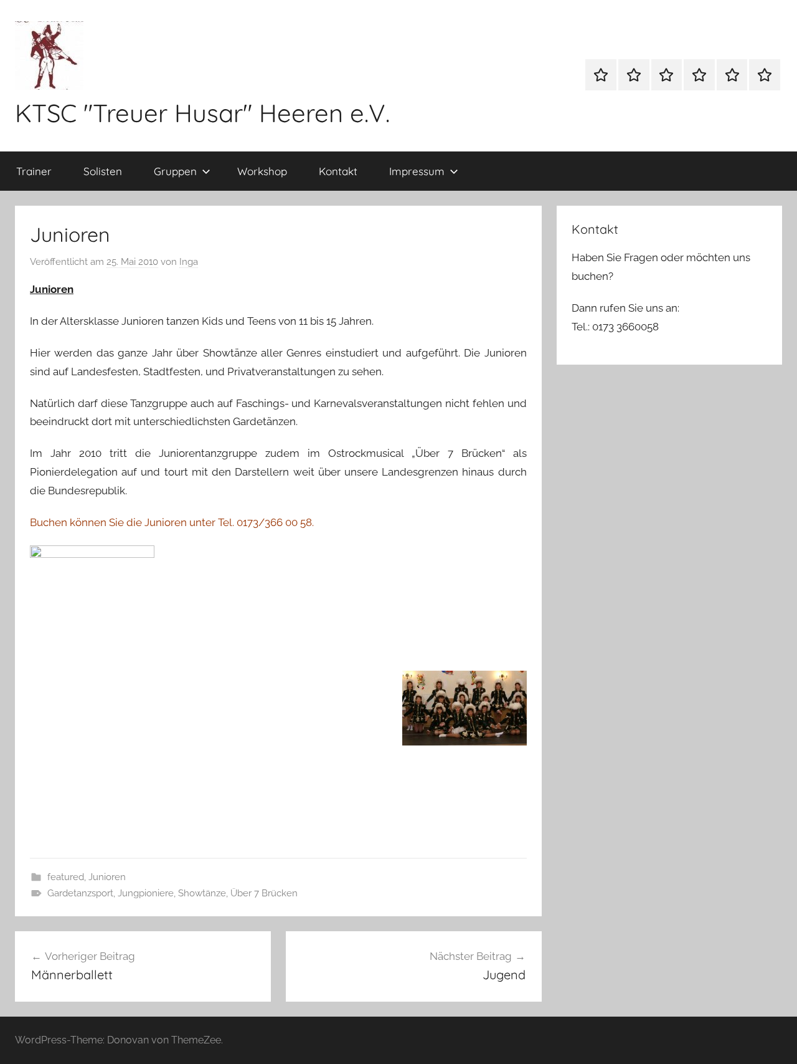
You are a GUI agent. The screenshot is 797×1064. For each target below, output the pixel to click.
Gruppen (175, 171)
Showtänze (202, 893)
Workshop (262, 171)
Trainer (34, 171)
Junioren (107, 877)
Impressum (417, 171)
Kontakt (338, 171)
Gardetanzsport (80, 893)
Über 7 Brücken (264, 893)
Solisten (102, 171)
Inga (188, 261)
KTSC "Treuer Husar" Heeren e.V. (202, 112)
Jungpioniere (146, 893)
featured (65, 877)
